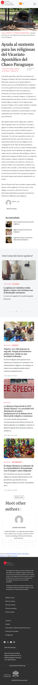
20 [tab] (19, 543)
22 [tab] (24, 543)
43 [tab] (19, 547)
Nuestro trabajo (10, 601)
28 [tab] (6, 545)
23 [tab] (27, 543)
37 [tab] (29, 545)
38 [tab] (32, 545)
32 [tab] (16, 545)
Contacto (8, 621)
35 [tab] (24, 545)
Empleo (7, 624)
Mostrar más (19, 497)
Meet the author (12, 209)
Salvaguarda (9, 635)
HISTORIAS (25, 554)
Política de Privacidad (11, 631)
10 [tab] (27, 540)
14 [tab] (3, 543)
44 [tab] (22, 547)
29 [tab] (8, 545)
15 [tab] (6, 543)
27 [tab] (3, 545)
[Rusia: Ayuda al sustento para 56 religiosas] (9, 224)
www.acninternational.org (17, 666)
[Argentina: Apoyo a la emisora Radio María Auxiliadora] (9, 240)
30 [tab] (11, 545)
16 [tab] (8, 543)
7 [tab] (24, 311)
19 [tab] (16, 543)
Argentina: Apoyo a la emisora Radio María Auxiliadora (22, 239)
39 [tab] (35, 545)
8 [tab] (27, 311)
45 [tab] (24, 547)
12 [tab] (32, 540)
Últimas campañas (11, 608)
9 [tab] (29, 311)
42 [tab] (16, 547)
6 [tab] (22, 311)
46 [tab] (27, 547)
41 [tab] (14, 547)
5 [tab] (19, 311)
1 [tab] (8, 311)
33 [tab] (19, 545)
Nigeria (15, 345)
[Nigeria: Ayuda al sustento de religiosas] (9, 232)
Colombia (15, 284)
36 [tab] (27, 545)
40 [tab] (11, 547)
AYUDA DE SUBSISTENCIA (21, 33)
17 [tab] (11, 543)
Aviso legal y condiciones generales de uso (17, 628)
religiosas (14, 556)
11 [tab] (29, 540)
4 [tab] (16, 311)
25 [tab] (32, 543)
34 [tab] (22, 545)
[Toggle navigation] (34, 4)
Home (3, 33)
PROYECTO (9, 33)
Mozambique (17, 462)
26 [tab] (35, 543)
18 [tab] (14, 543)
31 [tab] (14, 545)
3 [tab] (14, 311)
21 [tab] (22, 543)
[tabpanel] (19, 282)
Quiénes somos (9, 598)
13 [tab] (35, 540)
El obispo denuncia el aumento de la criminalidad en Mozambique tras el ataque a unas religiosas (18, 468)
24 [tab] (29, 543)
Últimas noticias (10, 605)
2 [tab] (11, 311)
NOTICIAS (7, 284)
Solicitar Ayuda (9, 612)
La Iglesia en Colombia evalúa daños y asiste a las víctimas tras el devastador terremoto (18, 290)
